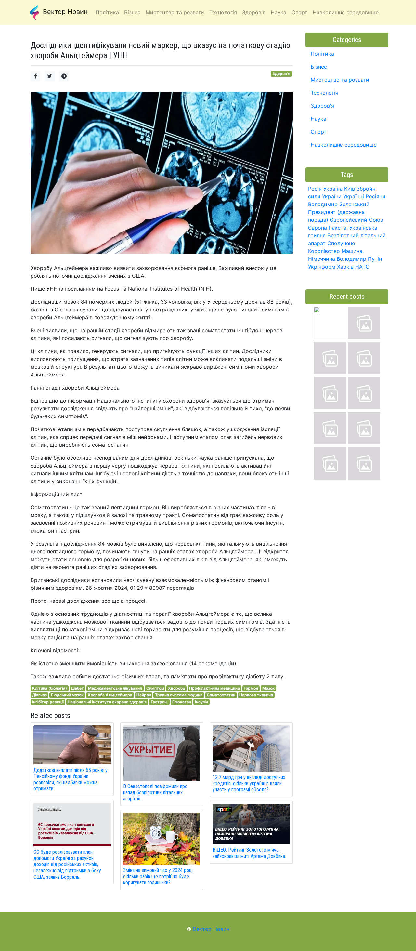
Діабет (77, 688)
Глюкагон (181, 701)
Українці (353, 196)
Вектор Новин (64, 12)
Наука (318, 118)
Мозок (268, 688)
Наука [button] (278, 12)
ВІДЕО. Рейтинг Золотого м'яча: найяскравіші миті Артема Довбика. (249, 853)
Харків (345, 266)
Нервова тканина (256, 695)
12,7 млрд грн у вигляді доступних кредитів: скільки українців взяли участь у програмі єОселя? (249, 783)
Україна (333, 188)
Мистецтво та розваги (340, 79)
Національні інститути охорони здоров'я (107, 701)
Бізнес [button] (132, 12)
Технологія (324, 92)
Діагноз (39, 695)
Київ (349, 188)
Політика (322, 53)
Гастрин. (159, 701)
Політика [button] (107, 12)
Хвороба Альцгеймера (110, 695)
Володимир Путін (359, 259)
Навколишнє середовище (344, 144)
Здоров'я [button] (254, 12)
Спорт (319, 131)
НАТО (362, 266)
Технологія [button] (223, 12)
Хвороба (176, 688)
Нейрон (143, 695)
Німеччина (321, 259)
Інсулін (201, 701)
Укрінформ (321, 266)
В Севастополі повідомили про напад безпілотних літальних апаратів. (155, 792)
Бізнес (319, 66)
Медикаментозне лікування (115, 688)
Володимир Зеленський (339, 204)
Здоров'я (281, 73)
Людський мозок (67, 695)
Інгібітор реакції (48, 701)
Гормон (251, 688)
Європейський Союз (356, 220)
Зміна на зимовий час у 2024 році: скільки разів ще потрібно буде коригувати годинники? (158, 876)
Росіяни (375, 196)
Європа (317, 227)
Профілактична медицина (214, 688)
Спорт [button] (299, 12)
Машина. (353, 251)
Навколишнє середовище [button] (346, 12)
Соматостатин (221, 695)
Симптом (155, 688)
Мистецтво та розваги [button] (175, 12)
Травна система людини (178, 695)
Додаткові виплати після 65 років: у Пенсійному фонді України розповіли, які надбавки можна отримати (70, 779)
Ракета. (338, 227)
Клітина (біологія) (49, 688)
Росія (315, 188)
